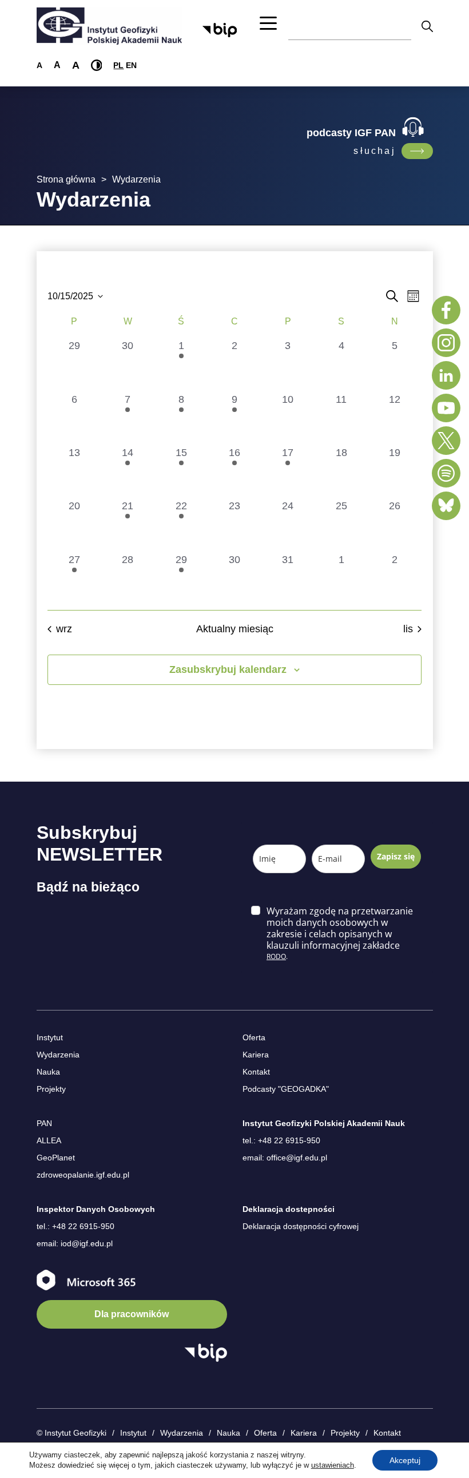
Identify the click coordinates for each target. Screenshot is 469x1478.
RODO (276, 956)
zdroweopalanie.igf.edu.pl (83, 1174)
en (131, 65)
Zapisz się (396, 856)
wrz (64, 629)
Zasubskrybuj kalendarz (228, 669)
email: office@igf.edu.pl (285, 1157)
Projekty (51, 1088)
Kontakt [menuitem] (387, 1432)
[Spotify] (446, 473)
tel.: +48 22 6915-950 (281, 1140)
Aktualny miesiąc (234, 629)
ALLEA (49, 1140)
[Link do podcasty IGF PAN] (417, 151)
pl (118, 65)
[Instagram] (446, 342)
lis (408, 629)
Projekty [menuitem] (345, 1432)
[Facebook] (446, 310)
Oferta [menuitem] (265, 1432)
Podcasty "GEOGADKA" (286, 1088)
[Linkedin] (446, 375)
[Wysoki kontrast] (96, 65)
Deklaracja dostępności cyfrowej (301, 1226)
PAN (44, 1123)
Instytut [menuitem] (133, 1432)
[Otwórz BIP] (205, 1353)
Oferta (254, 1037)
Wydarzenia (58, 1054)
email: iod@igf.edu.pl (75, 1243)
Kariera (256, 1054)
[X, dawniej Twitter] (446, 440)
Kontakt (256, 1071)
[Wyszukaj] (427, 26)
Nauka (48, 1071)
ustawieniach (332, 1465)
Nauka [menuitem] (228, 1432)
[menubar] (256, 1433)
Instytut (50, 1037)
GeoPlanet (56, 1157)
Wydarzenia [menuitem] (181, 1432)
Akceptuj (404, 1460)
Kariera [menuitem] (304, 1432)
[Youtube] (446, 408)
